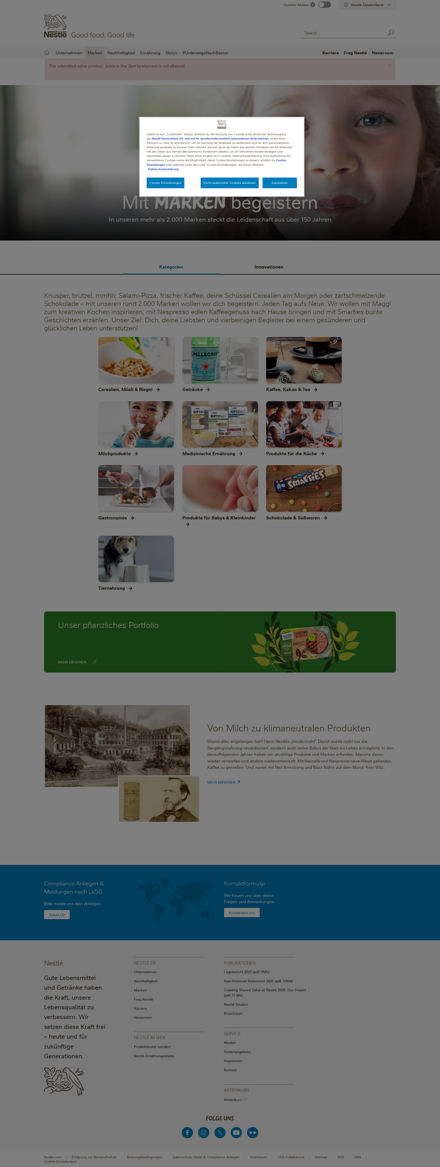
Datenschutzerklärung (163, 169)
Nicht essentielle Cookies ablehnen (229, 183)
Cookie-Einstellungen (165, 183)
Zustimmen (279, 183)
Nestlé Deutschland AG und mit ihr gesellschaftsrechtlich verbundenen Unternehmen (210, 138)
